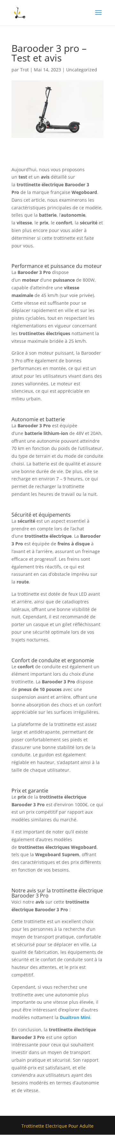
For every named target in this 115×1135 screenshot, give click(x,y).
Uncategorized (81, 70)
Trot (24, 70)
